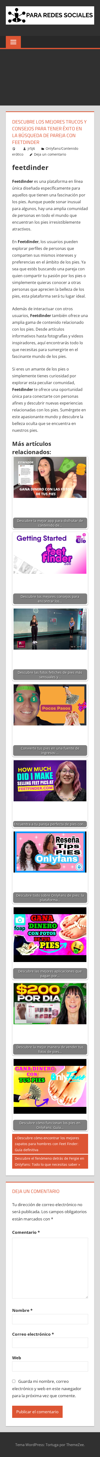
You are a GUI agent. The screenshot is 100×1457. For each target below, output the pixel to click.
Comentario (26, 1232)
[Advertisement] (50, 77)
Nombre (22, 1310)
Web (16, 1357)
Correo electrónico (33, 1334)
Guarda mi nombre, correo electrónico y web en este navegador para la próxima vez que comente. (46, 1388)
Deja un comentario (50, 154)
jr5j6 (31, 148)
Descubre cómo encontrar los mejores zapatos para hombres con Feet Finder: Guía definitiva (47, 1143)
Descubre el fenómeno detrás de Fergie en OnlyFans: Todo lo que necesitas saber (49, 1161)
